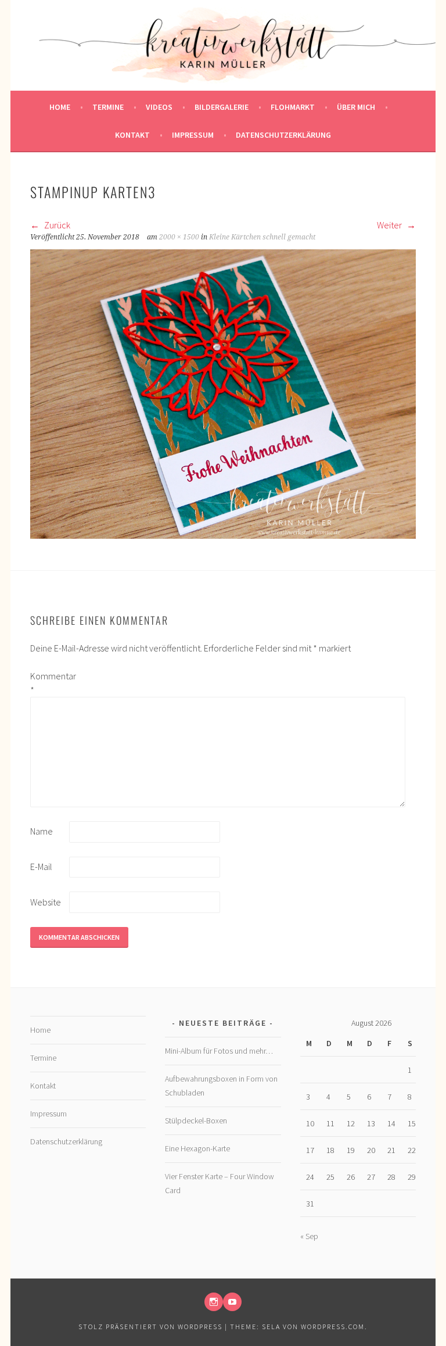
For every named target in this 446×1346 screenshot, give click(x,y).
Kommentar (48, 683)
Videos (159, 107)
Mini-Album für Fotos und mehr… (219, 1051)
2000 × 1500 (179, 237)
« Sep (309, 1236)
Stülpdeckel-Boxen (196, 1120)
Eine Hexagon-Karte (197, 1148)
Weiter (390, 225)
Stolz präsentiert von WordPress (150, 1326)
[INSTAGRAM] (213, 1302)
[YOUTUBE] (232, 1302)
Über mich (356, 107)
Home (59, 107)
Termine (108, 107)
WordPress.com (333, 1326)
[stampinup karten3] (223, 535)
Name (41, 831)
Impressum (193, 135)
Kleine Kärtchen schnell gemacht (262, 237)
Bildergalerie (222, 107)
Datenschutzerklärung (283, 135)
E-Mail (41, 866)
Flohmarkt (293, 107)
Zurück (56, 225)
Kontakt (132, 135)
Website (45, 902)
